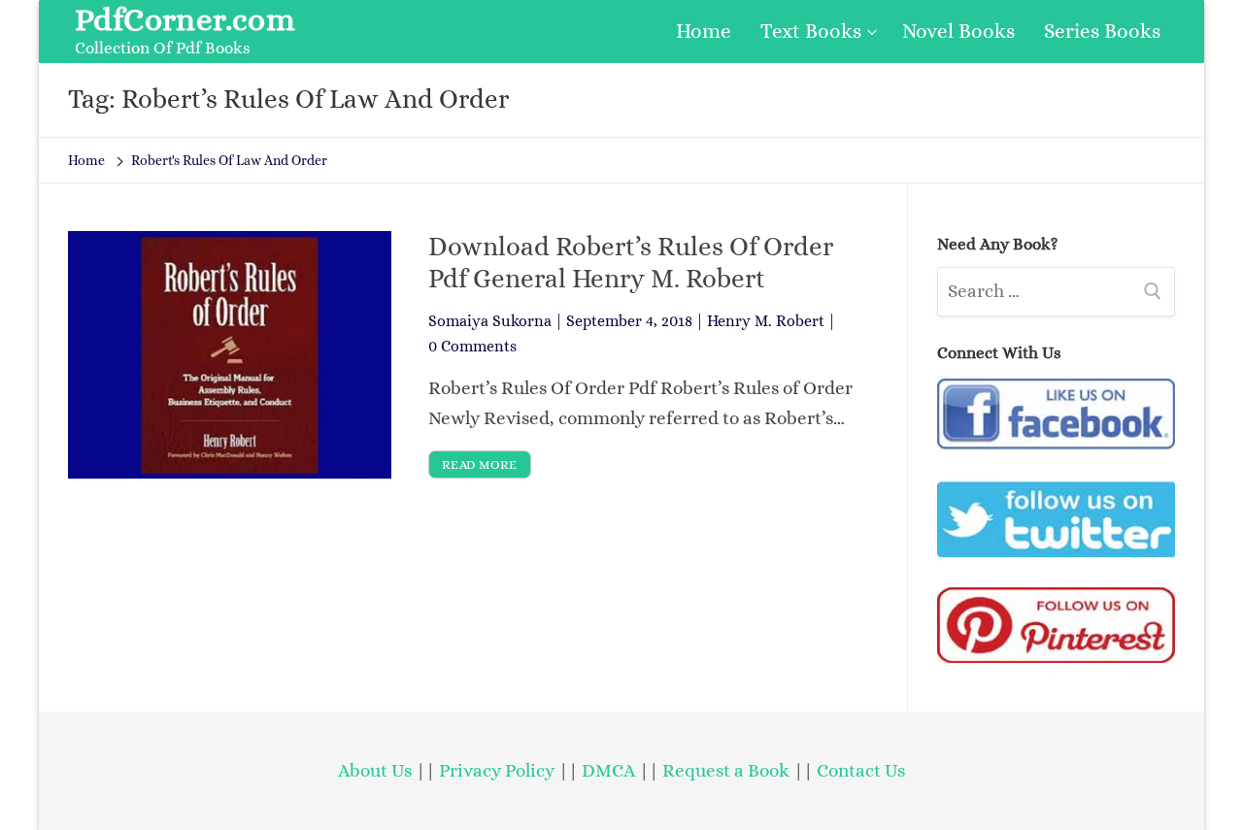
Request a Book (727, 770)
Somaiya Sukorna (490, 321)
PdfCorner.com (185, 19)
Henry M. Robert (765, 321)
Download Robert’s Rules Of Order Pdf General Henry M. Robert (630, 262)
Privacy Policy (496, 770)
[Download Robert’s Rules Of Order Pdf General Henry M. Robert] (229, 354)
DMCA (608, 770)
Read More (480, 464)
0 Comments (472, 346)
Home (86, 160)
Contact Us (861, 770)
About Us (375, 770)
